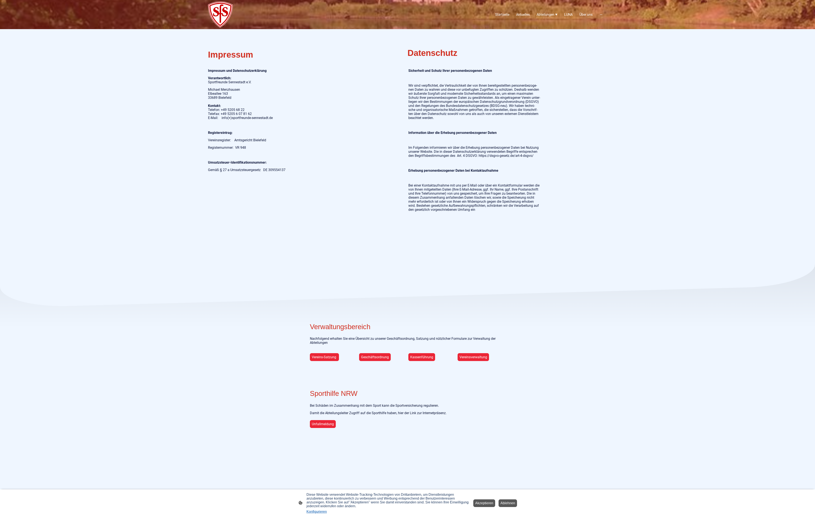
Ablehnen (507, 503)
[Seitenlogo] (220, 14)
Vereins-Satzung (324, 357)
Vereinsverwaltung (473, 357)
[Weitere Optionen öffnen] (601, 14)
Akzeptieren (484, 503)
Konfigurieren (316, 511)
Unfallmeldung (323, 424)
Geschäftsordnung (375, 357)
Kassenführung (421, 357)
